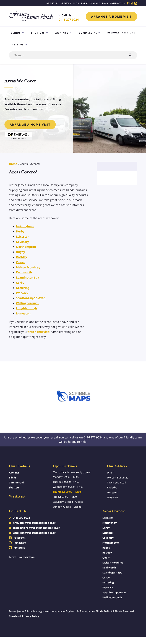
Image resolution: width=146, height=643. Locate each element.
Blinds (16, 32)
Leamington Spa (27, 277)
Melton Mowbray (28, 267)
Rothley (21, 257)
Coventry (22, 242)
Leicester (22, 237)
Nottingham (25, 226)
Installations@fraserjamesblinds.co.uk (36, 527)
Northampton (26, 247)
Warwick (22, 293)
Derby (20, 231)
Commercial (88, 32)
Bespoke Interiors (121, 32)
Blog (76, 3)
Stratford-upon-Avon (31, 298)
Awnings (62, 32)
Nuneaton (23, 313)
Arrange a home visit (111, 16)
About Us (52, 3)
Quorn (20, 262)
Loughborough (26, 308)
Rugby (20, 252)
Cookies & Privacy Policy (24, 616)
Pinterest (19, 547)
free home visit (38, 332)
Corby (20, 283)
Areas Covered (90, 3)
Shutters (38, 32)
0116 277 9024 (69, 20)
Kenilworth (24, 272)
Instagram (20, 542)
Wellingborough (27, 303)
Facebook (19, 537)
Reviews (66, 3)
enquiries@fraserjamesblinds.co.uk (34, 522)
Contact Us (117, 3)
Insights (17, 45)
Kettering (22, 288)
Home (13, 164)
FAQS (105, 3)
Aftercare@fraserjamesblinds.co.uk (34, 532)
